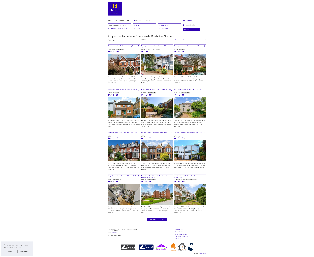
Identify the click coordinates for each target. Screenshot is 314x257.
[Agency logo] (157, 8)
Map (115, 40)
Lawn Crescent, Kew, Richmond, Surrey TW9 (122, 132)
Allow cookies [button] (24, 251)
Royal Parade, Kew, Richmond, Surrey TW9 (122, 176)
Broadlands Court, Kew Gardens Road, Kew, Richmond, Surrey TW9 (155, 176)
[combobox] (119, 25)
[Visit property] (124, 64)
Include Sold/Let (190, 25)
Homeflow (203, 253)
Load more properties (156, 219)
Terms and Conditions (181, 234)
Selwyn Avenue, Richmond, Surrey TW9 (154, 132)
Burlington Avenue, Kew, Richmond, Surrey (188, 46)
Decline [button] (10, 251)
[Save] (139, 46)
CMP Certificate (179, 239)
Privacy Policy (179, 229)
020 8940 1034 (116, 232)
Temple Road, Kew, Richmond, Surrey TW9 (188, 89)
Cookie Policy (179, 232)
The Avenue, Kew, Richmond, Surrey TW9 (121, 46)
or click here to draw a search (117, 28)
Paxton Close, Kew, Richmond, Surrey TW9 (188, 132)
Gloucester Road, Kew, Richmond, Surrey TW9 (123, 89)
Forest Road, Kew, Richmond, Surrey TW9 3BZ (156, 89)
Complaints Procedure (181, 236)
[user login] (200, 4)
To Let (148, 20)
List (113, 40)
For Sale (138, 20)
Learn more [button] (17, 247)
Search (186, 29)
